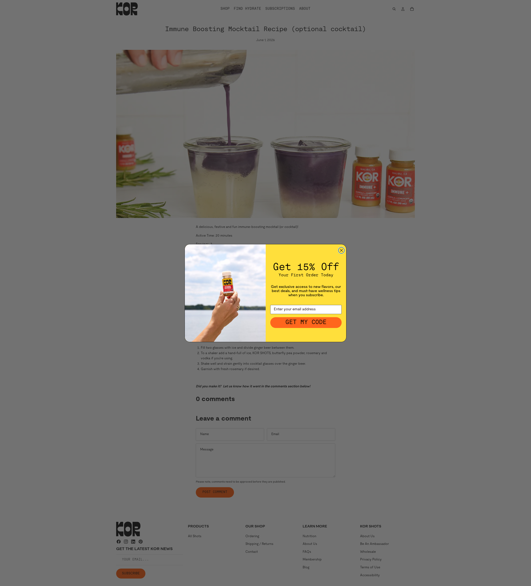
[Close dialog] (341, 250)
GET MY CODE (305, 322)
